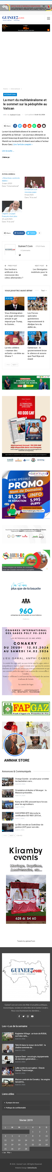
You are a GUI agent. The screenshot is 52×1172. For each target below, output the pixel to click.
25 (5, 1149)
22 (33, 1145)
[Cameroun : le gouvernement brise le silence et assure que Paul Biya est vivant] (37, 338)
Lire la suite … (8, 151)
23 (40, 1145)
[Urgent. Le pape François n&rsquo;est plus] (12, 206)
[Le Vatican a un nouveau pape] (35, 182)
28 (26, 1149)
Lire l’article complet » (23, 144)
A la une (9, 298)
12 (12, 1140)
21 (26, 1145)
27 (19, 1149)
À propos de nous (12, 1103)
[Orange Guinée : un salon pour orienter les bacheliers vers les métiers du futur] (7, 782)
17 (46, 1140)
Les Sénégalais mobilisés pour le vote (39, 272)
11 (5, 1140)
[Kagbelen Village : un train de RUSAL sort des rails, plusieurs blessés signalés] (7, 1036)
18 (5, 1145)
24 (46, 1145)
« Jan (4, 1152)
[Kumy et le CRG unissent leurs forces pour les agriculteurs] (7, 805)
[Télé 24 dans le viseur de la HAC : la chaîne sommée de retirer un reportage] (7, 1048)
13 (19, 1140)
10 (46, 1136)
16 (40, 1140)
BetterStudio (32, 1168)
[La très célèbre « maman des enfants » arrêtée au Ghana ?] (14, 338)
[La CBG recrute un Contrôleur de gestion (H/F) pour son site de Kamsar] (7, 827)
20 (19, 1145)
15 (33, 1140)
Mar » (9, 1152)
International (10, 94)
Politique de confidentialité (16, 1108)
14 (26, 1140)
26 (12, 1149)
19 (12, 1145)
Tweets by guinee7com (26, 941)
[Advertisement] (26, 59)
